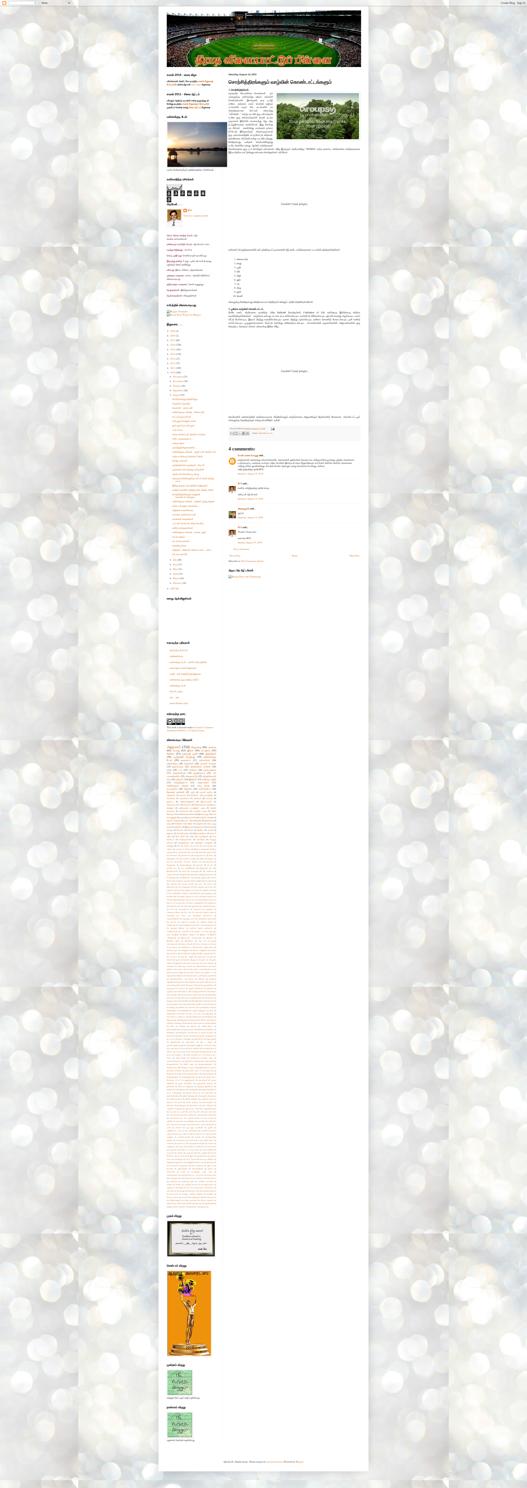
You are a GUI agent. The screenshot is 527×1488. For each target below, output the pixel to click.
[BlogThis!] (236, 433)
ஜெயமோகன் (175, 1042)
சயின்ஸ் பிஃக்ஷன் (189, 858)
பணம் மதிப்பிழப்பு (202, 1112)
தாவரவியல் (201, 1061)
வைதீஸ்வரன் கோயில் (198, 1197)
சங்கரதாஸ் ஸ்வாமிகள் (178, 1004)
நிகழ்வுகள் (204, 868)
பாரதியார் (209, 871)
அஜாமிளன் (195, 906)
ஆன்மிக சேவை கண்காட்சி (201, 928)
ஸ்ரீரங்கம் (170, 1203)
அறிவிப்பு (178, 827)
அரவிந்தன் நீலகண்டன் (202, 915)
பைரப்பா (202, 1134)
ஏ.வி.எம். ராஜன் (187, 957)
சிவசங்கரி (188, 1023)
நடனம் (198, 1093)
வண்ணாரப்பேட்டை (188, 1175)
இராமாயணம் (206, 801)
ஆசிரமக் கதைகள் (188, 922)
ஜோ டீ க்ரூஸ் (206, 1042)
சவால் (210, 830)
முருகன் (204, 1153)
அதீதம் (169, 849)
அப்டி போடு (203, 785)
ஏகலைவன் (201, 957)
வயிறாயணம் (211, 1175)
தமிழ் (199, 820)
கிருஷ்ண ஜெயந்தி (181, 403)
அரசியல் (197, 798)
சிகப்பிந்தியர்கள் (195, 1017)
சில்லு (179, 1023)
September (178, 390)
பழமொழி (200, 1115)
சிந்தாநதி (183, 1020)
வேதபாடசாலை (172, 1197)
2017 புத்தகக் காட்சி (206, 890)
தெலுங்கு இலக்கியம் (205, 1086)
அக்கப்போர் (204, 760)
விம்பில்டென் (171, 1191)
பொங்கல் (201, 839)
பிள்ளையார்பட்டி (196, 1124)
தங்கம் (188, 1052)
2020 (173, 330)
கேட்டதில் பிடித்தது (191, 991)
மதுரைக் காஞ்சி (198, 1143)
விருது (182, 1191)
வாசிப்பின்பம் (205, 788)
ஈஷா (200, 941)
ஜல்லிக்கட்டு (198, 1039)
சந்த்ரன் (181, 1007)
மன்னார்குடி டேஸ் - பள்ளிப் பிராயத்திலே (188, 662)
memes (213, 900)
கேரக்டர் (204, 991)
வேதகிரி (209, 1194)
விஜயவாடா (171, 1187)
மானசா (196, 1150)
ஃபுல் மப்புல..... (178, 429)
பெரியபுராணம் (185, 839)
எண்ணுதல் (185, 950)
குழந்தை (170, 991)
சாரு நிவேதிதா (207, 1013)
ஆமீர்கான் (171, 931)
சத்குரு (172, 1007)
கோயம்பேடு (182, 998)
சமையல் (187, 804)
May (175, 568)
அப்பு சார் (195, 912)
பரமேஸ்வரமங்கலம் (176, 1115)
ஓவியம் (200, 827)
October (177, 385)
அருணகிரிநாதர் (173, 919)
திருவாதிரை (194, 1074)
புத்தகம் (179, 779)
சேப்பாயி (170, 862)
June (175, 564)
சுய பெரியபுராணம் (181, 541)
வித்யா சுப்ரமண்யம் (206, 1187)
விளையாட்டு (191, 776)
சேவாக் (169, 1036)
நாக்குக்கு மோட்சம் (179, 650)
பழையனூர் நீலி (196, 871)
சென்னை (209, 1029)
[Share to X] (240, 433)
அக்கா (185, 906)
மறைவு (181, 1146)
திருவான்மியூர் (207, 1074)
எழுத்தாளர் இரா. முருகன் (200, 953)
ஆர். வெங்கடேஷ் (184, 931)
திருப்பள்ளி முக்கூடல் (193, 1070)
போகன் (198, 1137)
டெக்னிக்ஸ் (195, 1048)
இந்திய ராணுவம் (189, 934)
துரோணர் (170, 1086)
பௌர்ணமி (180, 1140)
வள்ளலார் (173, 1181)
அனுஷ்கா (209, 909)
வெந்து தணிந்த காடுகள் (192, 1194)
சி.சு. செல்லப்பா (179, 1017)
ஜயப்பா (181, 1039)
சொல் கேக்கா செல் (179, 703)
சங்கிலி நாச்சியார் (196, 1004)
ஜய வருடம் (171, 1039)
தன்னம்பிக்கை (207, 1052)
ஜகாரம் (210, 1036)
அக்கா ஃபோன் (189, 846)
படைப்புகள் (180, 1112)
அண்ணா (209, 846)
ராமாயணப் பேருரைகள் (179, 1165)
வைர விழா (196, 84)
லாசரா (183, 1172)
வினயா (210, 884)
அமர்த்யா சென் (207, 912)
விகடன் (197, 1184)
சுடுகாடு (193, 1026)
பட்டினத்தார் (203, 836)
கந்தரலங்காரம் (202, 966)
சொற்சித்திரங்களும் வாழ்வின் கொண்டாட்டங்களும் (186, 496)
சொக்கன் (179, 1036)
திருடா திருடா (189, 1067)
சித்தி (202, 858)
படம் (270, 433)
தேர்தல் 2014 (171, 1089)
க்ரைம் (190, 830)
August (176, 394)
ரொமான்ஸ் (171, 1172)
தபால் (169, 1055)
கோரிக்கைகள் (195, 998)
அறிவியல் (171, 795)
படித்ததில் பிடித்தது (184, 757)
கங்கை (189, 963)
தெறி (180, 1086)
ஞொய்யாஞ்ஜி (195, 1045)
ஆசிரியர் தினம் (206, 922)
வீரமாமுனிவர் (204, 1191)
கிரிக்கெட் (194, 795)
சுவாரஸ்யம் (263, 433)
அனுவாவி (197, 909)
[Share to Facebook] (244, 433)
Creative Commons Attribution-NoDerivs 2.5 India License (190, 729)
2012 (173, 363)
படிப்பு (171, 1112)
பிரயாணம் (183, 1124)
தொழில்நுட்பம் (180, 782)
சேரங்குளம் (182, 1032)
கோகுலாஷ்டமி (199, 855)
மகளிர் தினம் (208, 1140)
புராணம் (211, 874)
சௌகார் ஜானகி (198, 1036)
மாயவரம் (170, 1153)
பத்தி (192, 792)
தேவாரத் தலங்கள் (176, 792)
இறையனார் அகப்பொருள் (191, 938)
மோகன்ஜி (197, 881)
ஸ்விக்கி (188, 1203)
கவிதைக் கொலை (193, 972)
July (175, 559)
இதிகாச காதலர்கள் (201, 849)
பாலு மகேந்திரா (189, 1121)
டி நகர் (171, 1048)
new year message (175, 903)
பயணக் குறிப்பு (206, 792)
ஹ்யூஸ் (203, 1207)
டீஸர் (186, 1048)
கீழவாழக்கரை (190, 982)
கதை (182, 817)
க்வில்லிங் (185, 1001)
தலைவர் (170, 1061)
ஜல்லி (189, 1039)
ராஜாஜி (169, 1162)
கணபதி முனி (190, 754)
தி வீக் (211, 1061)
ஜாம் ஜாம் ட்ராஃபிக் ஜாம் (183, 425)
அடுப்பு (213, 906)
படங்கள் (197, 1108)
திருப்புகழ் (209, 1070)
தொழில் (195, 1089)
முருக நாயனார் (191, 1153)
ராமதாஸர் (212, 1162)
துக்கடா (170, 801)
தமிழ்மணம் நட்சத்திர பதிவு (202, 1058)
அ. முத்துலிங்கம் (198, 903)
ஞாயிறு (184, 1045)
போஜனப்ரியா (184, 842)
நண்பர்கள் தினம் (173, 1096)
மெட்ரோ (213, 877)
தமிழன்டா (178, 1055)
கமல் (188, 969)
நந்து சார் (194, 1096)
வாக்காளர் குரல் (187, 1181)
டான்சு (213, 1045)
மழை (169, 823)
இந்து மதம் (189, 827)
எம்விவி (213, 950)
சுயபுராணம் (172, 788)
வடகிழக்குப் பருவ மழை (201, 1172)
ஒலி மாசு (205, 960)
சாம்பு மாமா (193, 1013)
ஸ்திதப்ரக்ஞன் (175, 1200)
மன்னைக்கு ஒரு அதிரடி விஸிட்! (184, 679)
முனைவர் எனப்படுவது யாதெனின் (188, 469)
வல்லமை (212, 1178)
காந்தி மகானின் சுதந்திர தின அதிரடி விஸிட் (193, 489)
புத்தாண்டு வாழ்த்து (197, 874)
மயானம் (210, 1143)
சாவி (168, 1017)
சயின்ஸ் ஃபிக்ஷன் (206, 817)
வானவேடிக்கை (179, 545)
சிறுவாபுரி (193, 1020)
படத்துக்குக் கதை (209, 1108)
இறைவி (209, 938)
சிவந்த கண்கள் (179, 460)
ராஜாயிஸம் (179, 1162)
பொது (176, 750)
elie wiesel (192, 900)
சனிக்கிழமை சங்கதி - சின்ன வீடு (188, 412)
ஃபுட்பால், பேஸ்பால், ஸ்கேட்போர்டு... (188, 523)
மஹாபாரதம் (203, 782)
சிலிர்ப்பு (203, 1020)
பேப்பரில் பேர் (191, 1134)
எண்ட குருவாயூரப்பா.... (183, 438)
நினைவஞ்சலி (207, 1102)
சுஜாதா (170, 833)
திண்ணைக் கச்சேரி (201, 766)
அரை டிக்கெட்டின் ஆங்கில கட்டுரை (188, 434)
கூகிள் (178, 991)
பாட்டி (202, 1118)
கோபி (172, 998)
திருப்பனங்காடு (175, 1070)
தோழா (203, 1089)
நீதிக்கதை (208, 820)
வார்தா (178, 1184)
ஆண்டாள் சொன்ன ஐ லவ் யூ (185, 474)
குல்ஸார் (210, 988)
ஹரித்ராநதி (209, 1203)
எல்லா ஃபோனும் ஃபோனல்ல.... (186, 505)
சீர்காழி (182, 1026)
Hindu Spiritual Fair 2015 (189, 896)
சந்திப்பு (200, 830)
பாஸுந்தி (201, 1121)
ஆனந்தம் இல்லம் (177, 928)
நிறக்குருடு (181, 1105)
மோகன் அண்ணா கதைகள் (179, 881)
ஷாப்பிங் (213, 1197)
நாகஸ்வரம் (184, 811)
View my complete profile (195, 215)
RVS (240, 483)
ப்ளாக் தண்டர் (194, 1140)
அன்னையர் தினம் (174, 912)
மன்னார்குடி (172, 763)
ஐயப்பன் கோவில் (182, 960)
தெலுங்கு (189, 1086)
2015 (173, 349)
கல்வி (200, 852)
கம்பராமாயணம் (173, 804)
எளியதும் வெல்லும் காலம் (184, 420)
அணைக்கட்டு (183, 909)
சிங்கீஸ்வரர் (209, 1017)
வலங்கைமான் (201, 1178)
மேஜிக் (190, 1156)
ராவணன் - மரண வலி (182, 407)
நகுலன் (188, 1093)
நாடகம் (210, 865)
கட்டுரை (205, 750)
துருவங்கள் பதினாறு (205, 1083)
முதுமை (204, 877)
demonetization (188, 814)
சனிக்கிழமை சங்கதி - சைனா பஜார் (189, 532)
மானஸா (193, 769)
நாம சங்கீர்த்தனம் (188, 868)
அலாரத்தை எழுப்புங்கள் (207, 919)
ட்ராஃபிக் (179, 1052)
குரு (198, 985)
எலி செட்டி (173, 953)
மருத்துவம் (171, 1146)
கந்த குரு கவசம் (185, 966)
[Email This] (232, 433)
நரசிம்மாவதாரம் (176, 1099)
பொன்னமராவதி (184, 1137)
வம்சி (201, 1175)
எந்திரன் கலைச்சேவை (182, 510)
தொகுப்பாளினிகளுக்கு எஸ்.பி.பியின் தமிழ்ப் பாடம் (193, 480)
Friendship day (208, 893)
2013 (173, 358)
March (176, 578)
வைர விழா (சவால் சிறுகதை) (183, 667)
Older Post (354, 555)
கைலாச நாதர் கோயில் (195, 995)
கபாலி (178, 852)
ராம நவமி (202, 1162)
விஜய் (180, 1187)
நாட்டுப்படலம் (172, 868)
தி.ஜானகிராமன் (173, 1064)
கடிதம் (197, 963)
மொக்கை (171, 798)
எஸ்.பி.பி (182, 795)
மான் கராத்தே (208, 1150)
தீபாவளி (199, 865)
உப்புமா (198, 944)
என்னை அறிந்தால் (200, 950)
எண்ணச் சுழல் (172, 950)
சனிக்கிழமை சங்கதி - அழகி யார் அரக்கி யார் (194, 451)
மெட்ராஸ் (180, 1156)
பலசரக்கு (190, 1115)
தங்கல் (196, 1052)
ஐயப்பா (195, 960)
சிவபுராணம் (199, 1023)
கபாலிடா (179, 969)
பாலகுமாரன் (171, 874)
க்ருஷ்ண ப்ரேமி (172, 1001)
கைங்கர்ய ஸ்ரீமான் (176, 995)
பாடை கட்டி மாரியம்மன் (188, 1118)
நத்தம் (185, 1096)
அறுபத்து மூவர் (188, 919)
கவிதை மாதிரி (209, 779)
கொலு (170, 830)
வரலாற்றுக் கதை (175, 1178)
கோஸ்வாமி (209, 998)
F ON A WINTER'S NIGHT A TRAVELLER (183, 893)
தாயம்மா (191, 1061)
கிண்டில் (201, 979)
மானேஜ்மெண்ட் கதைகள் (188, 877)
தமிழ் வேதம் (181, 1058)
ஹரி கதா (198, 1203)
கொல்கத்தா (211, 995)
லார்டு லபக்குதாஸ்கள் (182, 527)
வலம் (200, 884)
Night (175, 900)
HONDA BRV (172, 896)
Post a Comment (241, 549)
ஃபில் (187, 903)
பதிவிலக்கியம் (176, 656)
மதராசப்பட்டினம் (183, 1143)
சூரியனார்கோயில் (174, 1029)
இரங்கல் (193, 779)
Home (295, 555)
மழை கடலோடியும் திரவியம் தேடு (187, 456)
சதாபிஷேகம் (211, 1004)
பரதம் (214, 1112)
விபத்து (170, 846)
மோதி (213, 881)
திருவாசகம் (181, 1074)
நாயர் (180, 1102)
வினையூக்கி (243, 508)
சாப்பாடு (209, 798)
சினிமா (171, 754)
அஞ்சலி (199, 823)
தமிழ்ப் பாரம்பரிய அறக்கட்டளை (189, 862)
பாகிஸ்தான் (211, 1115)
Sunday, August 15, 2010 (250, 542)
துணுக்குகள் (189, 1080)
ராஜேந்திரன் (190, 1162)
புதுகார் (210, 1127)
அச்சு (201, 846)
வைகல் (184, 1197)
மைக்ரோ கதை (200, 811)
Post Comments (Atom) (252, 560)
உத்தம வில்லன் (186, 944)
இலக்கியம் (189, 941)
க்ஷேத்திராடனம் (173, 858)
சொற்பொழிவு (183, 833)
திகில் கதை (189, 1064)
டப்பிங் (205, 1045)
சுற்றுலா (210, 858)
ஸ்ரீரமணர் (170, 887)
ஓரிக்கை (179, 963)
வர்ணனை (189, 1178)
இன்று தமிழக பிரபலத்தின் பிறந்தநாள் (190, 485)
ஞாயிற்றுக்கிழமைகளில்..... (184, 447)
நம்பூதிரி (204, 1096)
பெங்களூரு (171, 877)
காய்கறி (187, 975)
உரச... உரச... (175, 697)
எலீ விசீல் (183, 953)
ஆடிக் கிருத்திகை (185, 925)
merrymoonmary (275, 1461)
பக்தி (191, 836)
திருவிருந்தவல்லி (188, 1077)
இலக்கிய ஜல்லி (173, 941)
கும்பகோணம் (172, 855)
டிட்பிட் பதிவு (189, 820)
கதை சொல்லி (208, 963)
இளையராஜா (203, 814)
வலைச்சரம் (184, 798)
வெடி (214, 1191)
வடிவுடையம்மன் (188, 884)
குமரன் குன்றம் (179, 985)
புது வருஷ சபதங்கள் (194, 1127)
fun (200, 900)
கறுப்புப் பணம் (198, 969)
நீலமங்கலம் (194, 1105)
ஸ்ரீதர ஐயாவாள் (190, 1200)
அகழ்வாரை (211, 903)
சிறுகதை (196, 747)
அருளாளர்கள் (179, 772)
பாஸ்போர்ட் (212, 1121)
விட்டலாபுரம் (190, 1187)
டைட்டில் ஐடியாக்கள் (181, 416)
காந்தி (178, 975)
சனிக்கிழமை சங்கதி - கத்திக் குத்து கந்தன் (193, 501)
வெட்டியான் (174, 1194)
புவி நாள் (204, 1130)
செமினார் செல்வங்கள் (182, 519)
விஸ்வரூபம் (191, 1191)
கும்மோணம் (185, 855)
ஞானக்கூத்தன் (172, 1045)
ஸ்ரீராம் (179, 1203)
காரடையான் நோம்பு (200, 975)
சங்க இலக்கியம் (197, 1001)
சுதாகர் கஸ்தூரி (174, 820)
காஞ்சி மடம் (208, 972)
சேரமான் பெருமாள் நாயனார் (202, 1032)
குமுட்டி (191, 985)
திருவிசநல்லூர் (172, 1077)
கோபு (211, 855)
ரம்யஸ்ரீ (196, 1159)
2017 (173, 340)
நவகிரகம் (204, 1099)
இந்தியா (203, 934)
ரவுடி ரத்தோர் (208, 1159)
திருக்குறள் (171, 865)
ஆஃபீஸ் (173, 922)
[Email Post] (272, 428)
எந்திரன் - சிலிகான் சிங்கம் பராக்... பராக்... (192, 549)
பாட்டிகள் (210, 1118)
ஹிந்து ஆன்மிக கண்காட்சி (177, 1207)
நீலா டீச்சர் (180, 836)
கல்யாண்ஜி (178, 972)
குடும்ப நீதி (203, 982)
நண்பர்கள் (209, 1093)
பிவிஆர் (208, 1124)
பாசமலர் (172, 1118)
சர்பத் (211, 1010)
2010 (173, 372)
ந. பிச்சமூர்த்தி (176, 1093)
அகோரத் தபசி (174, 906)
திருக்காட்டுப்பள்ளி (174, 1067)
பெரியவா (179, 1134)
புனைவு (212, 747)
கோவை (180, 830)
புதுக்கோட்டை (172, 1130)
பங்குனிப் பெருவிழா (174, 1108)
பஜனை (187, 1108)
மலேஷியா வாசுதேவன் (195, 1146)
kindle (206, 900)
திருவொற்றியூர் (185, 865)
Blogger (299, 1461)
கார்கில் (213, 975)
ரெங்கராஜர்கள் (197, 1168)
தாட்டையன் (180, 1061)
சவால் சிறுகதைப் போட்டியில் (196, 103)
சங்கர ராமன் (211, 1001)
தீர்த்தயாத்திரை (199, 833)
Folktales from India (183, 823)
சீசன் (172, 1026)
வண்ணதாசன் (172, 1175)
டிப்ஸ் (179, 1048)
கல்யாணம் (191, 817)
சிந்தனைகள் (171, 1020)
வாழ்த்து (187, 1184)
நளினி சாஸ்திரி (191, 1099)
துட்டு (201, 1077)
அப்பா (186, 912)
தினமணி (209, 862)
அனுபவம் (174, 746)
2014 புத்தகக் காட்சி (201, 887)
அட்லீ (172, 909)
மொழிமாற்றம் (202, 1156)
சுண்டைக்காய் (207, 1026)
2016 (173, 344)
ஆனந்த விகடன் (210, 925)
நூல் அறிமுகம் (207, 1105)
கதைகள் (170, 966)
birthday (182, 900)
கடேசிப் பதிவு (176, 691)
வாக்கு (169, 1184)
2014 (173, 353)
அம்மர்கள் (170, 915)
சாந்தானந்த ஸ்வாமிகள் (176, 1013)
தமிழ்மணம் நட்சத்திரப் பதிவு (192, 808)
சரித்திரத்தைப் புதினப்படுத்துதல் (193, 1010)
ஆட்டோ (198, 925)
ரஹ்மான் (173, 884)
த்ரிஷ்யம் (213, 1089)
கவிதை (210, 827)
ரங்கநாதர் (178, 1159)
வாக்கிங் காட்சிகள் (205, 1181)
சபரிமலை (192, 1007)
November (178, 381)
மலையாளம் (211, 1146)
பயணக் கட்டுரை (208, 763)
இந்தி (176, 934)
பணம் (190, 1112)
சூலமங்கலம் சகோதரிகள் (193, 1029)
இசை (190, 750)
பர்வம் (184, 871)
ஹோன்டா (194, 1207)
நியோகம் (170, 1105)
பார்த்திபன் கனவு (173, 1121)
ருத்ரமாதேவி (182, 1168)
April (175, 573)
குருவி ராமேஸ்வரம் (196, 988)
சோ (187, 1036)
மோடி (206, 881)
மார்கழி (180, 1153)
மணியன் (170, 1143)
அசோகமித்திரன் (187, 801)
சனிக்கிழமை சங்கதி (177, 785)
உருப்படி (207, 944)
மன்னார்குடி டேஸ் (178, 685)
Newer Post (235, 555)
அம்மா (183, 915)
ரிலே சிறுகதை (197, 1165)
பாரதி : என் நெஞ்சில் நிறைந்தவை (185, 673)
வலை (169, 769)
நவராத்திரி (208, 795)
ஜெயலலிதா (190, 1042)
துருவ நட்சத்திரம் (185, 1083)
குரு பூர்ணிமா (208, 985)
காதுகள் (170, 975)
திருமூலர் (170, 1074)
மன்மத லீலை (178, 443)
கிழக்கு (179, 982)
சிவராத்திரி (212, 1023)
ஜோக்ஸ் (188, 788)
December (178, 376)
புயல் (183, 1130)
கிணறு (191, 979)
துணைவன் (203, 1080)
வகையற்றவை (209, 769)
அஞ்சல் (205, 906)
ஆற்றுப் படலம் (199, 931)
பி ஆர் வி (172, 1124)
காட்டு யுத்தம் (178, 536)
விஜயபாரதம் (208, 1184)
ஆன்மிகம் (210, 754)
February (177, 582)
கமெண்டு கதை (189, 852)
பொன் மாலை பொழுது (248, 455)
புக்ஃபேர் (178, 1127)
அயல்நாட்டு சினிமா (183, 849)
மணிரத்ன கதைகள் (203, 842)
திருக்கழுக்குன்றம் (206, 1064)
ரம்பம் (188, 1159)
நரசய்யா (213, 1096)
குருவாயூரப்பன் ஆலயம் (176, 988)
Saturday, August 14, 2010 (250, 473)
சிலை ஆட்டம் (195, 107)
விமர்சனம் (189, 763)
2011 (173, 367)
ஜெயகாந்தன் (211, 1039)
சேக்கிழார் (171, 1032)
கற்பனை (210, 969)
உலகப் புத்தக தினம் (206, 947)
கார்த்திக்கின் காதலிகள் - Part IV (188, 465)
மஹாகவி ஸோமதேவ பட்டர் (179, 1150)
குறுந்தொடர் (199, 772)
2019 (173, 335)
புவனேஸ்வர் (192, 1130)
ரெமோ (210, 1168)
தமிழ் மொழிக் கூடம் (194, 1055)
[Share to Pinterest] (248, 433)
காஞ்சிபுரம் (209, 852)
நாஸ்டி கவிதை (192, 1102)
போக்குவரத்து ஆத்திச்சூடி (185, 398)
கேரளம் (213, 991)
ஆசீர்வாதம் (171, 925)
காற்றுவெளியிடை (176, 979)
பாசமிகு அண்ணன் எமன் (184, 514)
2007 (173, 588)
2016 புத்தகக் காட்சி (188, 890)
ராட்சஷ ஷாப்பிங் (179, 554)
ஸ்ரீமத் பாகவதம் (207, 1200)
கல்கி (169, 972)
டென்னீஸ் (206, 1048)
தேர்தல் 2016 (184, 1089)
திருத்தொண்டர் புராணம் (207, 1067)
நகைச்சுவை (177, 766)
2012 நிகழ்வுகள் (184, 887)
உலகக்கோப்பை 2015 (188, 947)
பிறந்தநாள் (183, 874)
